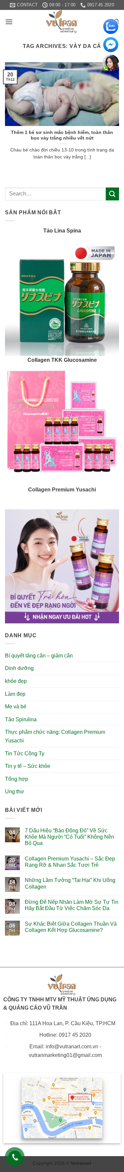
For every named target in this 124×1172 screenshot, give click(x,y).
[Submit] (112, 194)
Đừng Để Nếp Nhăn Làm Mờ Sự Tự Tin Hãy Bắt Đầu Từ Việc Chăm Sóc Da (71, 905)
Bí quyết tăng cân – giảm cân (39, 655)
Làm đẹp (15, 694)
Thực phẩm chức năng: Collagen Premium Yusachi (55, 736)
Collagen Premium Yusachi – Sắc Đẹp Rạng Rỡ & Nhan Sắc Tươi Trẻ (70, 862)
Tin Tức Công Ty (24, 753)
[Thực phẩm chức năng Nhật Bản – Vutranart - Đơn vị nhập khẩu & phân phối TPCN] (62, 21)
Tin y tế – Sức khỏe (27, 766)
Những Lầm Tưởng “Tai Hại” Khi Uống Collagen (70, 883)
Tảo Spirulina (21, 719)
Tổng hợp (16, 779)
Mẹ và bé (15, 706)
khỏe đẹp (16, 681)
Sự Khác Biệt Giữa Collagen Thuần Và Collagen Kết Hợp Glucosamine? (71, 927)
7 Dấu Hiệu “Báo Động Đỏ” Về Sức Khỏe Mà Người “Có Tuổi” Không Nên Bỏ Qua (69, 837)
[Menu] (9, 22)
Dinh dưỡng (19, 668)
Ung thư (14, 791)
